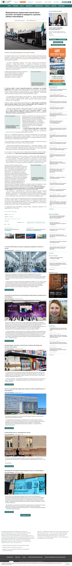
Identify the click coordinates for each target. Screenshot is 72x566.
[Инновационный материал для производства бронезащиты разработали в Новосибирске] (25, 310)
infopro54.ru (13, 538)
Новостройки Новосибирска (58, 44)
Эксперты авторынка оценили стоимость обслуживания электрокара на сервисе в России (58, 129)
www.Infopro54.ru (8, 532)
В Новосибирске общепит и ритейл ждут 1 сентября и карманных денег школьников (58, 102)
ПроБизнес (59, 334)
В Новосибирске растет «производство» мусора (17, 432)
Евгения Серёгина (21, 20)
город (13, 218)
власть (15, 218)
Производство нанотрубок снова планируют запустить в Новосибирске (24, 470)
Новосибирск (10, 216)
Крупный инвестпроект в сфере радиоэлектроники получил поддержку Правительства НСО (58, 162)
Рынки (55, 200)
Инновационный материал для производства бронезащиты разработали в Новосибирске (58, 114)
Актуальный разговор (55, 11)
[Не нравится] (8, 224)
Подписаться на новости (41, 222)
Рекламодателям (67, 3)
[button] (60, 2)
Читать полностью (9, 289)
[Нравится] (5, 224)
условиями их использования (6, 564)
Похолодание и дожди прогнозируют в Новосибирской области (58, 178)
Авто (50, 106)
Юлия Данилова (10, 250)
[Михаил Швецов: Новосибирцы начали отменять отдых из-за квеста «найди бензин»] (58, 286)
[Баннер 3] (31, 236)
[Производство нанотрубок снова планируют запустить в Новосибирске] (25, 484)
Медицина (59, 94)
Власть (51, 147)
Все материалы (51, 253)
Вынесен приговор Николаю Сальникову (12, 230)
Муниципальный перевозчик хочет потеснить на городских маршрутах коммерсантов (38, 83)
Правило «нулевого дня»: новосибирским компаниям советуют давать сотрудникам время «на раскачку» (58, 336)
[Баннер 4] (41, 236)
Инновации (55, 94)
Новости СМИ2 (7, 233)
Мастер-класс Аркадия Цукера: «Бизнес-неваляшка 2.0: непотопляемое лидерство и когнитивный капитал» (58, 264)
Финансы (58, 194)
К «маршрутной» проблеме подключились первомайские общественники (38, 178)
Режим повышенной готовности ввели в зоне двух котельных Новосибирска (58, 184)
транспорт (9, 218)
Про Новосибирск (62, 39)
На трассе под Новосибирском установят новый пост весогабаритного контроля (58, 143)
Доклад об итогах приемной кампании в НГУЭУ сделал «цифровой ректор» (58, 190)
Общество (51, 100)
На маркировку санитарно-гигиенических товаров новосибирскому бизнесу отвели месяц (58, 136)
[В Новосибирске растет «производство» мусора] (25, 445)
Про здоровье (53, 39)
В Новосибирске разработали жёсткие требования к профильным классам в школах (57, 155)
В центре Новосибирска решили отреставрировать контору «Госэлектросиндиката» (56, 122)
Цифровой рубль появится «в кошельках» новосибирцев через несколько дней (58, 196)
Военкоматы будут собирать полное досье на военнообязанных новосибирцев (58, 149)
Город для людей (58, 42)
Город (27, 9)
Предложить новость (30, 222)
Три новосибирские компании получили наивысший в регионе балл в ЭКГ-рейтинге (58, 343)
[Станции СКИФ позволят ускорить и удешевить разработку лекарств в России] (25, 261)
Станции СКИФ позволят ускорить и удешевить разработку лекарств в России (58, 96)
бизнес (19, 218)
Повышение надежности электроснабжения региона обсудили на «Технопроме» (58, 223)
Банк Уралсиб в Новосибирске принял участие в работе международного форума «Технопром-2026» (57, 216)
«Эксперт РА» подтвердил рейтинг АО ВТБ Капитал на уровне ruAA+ (35, 230)
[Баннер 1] (9, 236)
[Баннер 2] (20, 236)
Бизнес (22, 9)
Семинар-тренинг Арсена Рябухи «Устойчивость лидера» (56, 258)
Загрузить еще (25, 515)
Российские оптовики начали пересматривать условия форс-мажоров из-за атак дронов (58, 349)
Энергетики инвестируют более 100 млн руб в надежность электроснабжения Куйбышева (58, 248)
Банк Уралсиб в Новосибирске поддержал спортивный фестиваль (58, 242)
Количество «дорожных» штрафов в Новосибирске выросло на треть (57, 108)
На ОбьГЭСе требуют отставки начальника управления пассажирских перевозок (12, 126)
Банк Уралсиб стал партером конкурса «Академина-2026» (57, 230)
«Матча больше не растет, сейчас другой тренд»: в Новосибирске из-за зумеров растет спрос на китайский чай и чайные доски (58, 203)
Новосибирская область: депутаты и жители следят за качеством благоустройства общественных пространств (57, 171)
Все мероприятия (51, 269)
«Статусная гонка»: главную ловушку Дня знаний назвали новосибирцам (58, 90)
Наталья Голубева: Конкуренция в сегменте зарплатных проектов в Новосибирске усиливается (56, 28)
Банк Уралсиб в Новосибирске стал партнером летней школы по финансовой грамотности (58, 235)
